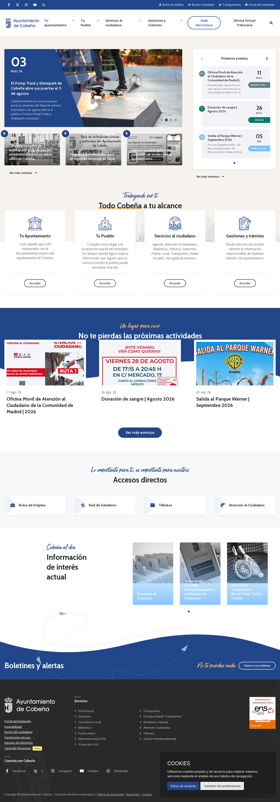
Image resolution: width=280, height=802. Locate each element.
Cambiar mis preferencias (222, 786)
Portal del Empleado (17, 721)
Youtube (93, 771)
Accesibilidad (13, 727)
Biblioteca (84, 728)
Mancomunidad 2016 (92, 739)
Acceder (35, 283)
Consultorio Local (89, 722)
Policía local (86, 711)
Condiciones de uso (17, 737)
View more (45, 363)
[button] (161, 119)
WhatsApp (121, 771)
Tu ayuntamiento (55, 22)
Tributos (149, 733)
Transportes (152, 711)
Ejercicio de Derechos (18, 743)
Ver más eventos (207, 176)
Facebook (19, 771)
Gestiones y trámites (157, 22)
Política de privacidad (110, 794)
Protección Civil (88, 744)
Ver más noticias (21, 173)
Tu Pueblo (86, 22)
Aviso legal (132, 794)
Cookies (147, 794)
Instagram (65, 771)
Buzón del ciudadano (18, 732)
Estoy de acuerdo (183, 786)
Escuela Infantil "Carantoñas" (163, 716)
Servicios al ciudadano (113, 22)
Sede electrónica (204, 22)
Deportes (84, 716)
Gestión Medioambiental (160, 739)
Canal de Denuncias (17, 748)
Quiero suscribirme (257, 665)
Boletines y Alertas (156, 722)
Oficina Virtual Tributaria (244, 22)
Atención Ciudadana (157, 728)
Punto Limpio (86, 733)
